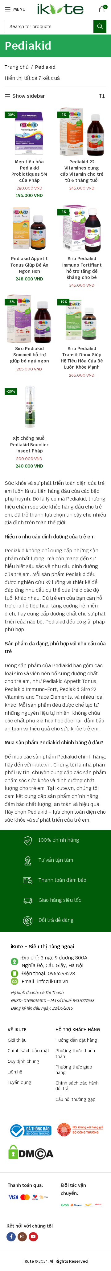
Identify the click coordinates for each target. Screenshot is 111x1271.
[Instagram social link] (22, 1236)
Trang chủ (17, 67)
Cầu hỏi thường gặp (76, 1099)
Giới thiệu (17, 1040)
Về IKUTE (17, 1029)
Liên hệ (15, 1072)
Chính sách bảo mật (28, 1050)
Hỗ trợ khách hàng (78, 1029)
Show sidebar (28, 96)
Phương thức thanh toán (75, 1053)
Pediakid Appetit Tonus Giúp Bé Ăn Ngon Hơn (29, 264)
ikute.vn (41, 765)
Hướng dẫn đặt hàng (76, 1040)
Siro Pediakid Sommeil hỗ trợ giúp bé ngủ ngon (29, 354)
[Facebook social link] (11, 1236)
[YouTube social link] (33, 1236)
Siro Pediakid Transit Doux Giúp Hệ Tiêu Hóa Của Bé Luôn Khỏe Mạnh (82, 357)
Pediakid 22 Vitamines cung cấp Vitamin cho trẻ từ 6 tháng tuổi (81, 171)
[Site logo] (59, 9)
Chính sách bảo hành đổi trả (77, 1085)
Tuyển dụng (19, 1082)
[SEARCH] (99, 26)
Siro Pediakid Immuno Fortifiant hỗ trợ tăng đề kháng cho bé (82, 267)
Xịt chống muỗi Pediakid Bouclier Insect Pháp (29, 444)
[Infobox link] (55, 840)
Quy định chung (23, 1061)
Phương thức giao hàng (74, 1069)
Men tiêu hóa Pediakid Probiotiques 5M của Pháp (29, 171)
